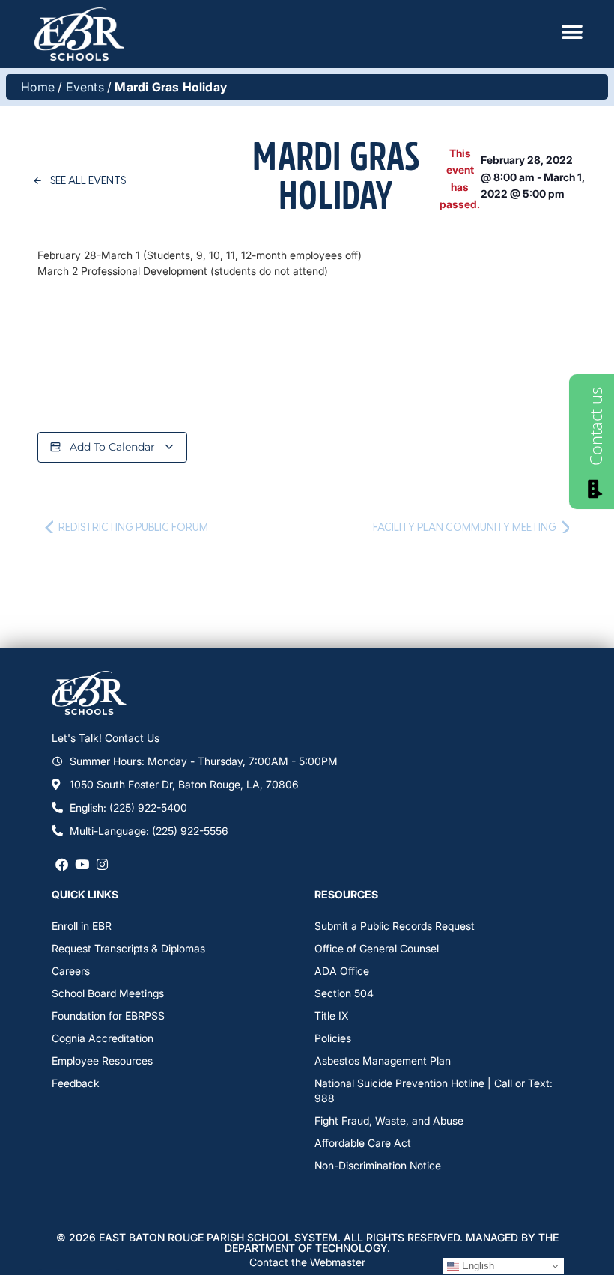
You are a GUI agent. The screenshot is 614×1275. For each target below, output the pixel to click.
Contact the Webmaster (307, 1262)
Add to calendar (112, 447)
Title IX (331, 1015)
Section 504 (344, 993)
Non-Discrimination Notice (377, 1165)
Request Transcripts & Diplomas (128, 948)
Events (85, 86)
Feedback (76, 1083)
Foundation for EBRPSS (108, 1015)
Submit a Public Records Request (394, 925)
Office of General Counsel (376, 948)
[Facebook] (62, 863)
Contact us (595, 426)
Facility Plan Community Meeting (466, 526)
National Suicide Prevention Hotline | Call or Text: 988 (433, 1090)
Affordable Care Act (362, 1142)
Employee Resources (102, 1060)
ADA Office (341, 970)
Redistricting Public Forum (132, 526)
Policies (332, 1038)
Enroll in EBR (82, 925)
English (476, 1265)
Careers (71, 970)
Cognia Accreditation (103, 1038)
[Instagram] (102, 863)
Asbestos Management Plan (382, 1060)
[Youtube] (82, 863)
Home (38, 86)
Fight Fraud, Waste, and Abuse (388, 1120)
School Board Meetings (108, 993)
